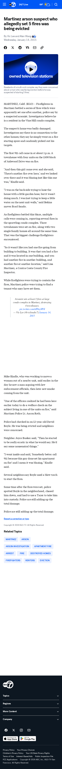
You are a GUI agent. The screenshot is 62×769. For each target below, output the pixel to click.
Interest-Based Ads (24, 756)
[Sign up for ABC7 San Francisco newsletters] (29, 730)
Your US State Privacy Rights (38, 753)
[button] (4, 4)
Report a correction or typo (16, 518)
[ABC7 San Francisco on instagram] (21, 730)
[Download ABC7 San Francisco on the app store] (10, 738)
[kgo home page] (8, 684)
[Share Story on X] (12, 47)
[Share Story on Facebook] (5, 47)
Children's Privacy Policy (13, 753)
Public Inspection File (44, 756)
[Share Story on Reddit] (20, 47)
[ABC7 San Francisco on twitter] (13, 730)
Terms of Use (8, 756)
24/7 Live (23, 4)
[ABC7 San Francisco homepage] (12, 4)
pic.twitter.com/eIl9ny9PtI (32, 309)
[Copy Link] (42, 47)
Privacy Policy (8, 750)
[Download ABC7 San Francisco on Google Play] (27, 738)
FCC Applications (10, 760)
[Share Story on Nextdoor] (27, 47)
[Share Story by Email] (34, 47)
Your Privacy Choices (26, 750)
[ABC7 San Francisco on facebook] (6, 730)
